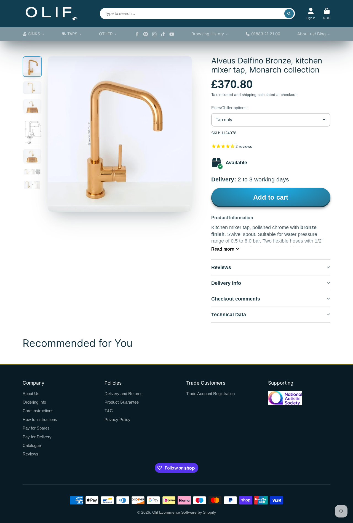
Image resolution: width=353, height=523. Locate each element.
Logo (52, 13)
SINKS (34, 33)
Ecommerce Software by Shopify (187, 512)
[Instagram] (154, 34)
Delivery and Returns (124, 393)
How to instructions (40, 419)
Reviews (30, 454)
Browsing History (207, 33)
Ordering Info (34, 402)
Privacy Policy (117, 419)
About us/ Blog (311, 33)
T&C (109, 410)
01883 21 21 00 (265, 33)
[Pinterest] (145, 34)
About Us (31, 393)
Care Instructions (38, 410)
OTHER (106, 33)
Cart (326, 14)
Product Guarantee (122, 402)
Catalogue (32, 445)
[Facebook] (137, 34)
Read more (222, 248)
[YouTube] (171, 34)
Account (310, 14)
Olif (155, 512)
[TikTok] (163, 34)
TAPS (72, 33)
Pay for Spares (36, 428)
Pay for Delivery (37, 437)
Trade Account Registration (210, 393)
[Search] (289, 13)
